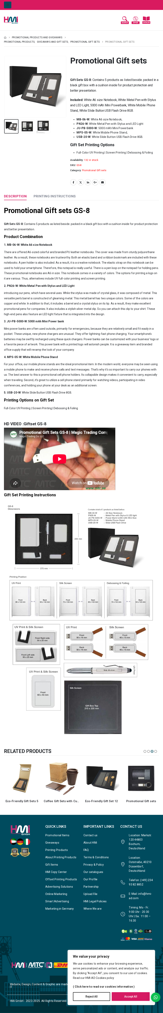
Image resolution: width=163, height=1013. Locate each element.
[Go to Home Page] (5, 37)
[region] (111, 977)
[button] (7, 5)
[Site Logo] (15, 20)
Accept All (130, 996)
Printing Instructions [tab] (55, 196)
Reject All (91, 996)
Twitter (81, 182)
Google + (95, 182)
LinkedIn (88, 182)
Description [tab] (15, 196)
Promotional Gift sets (94, 170)
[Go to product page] (22, 778)
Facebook (73, 182)
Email (102, 182)
